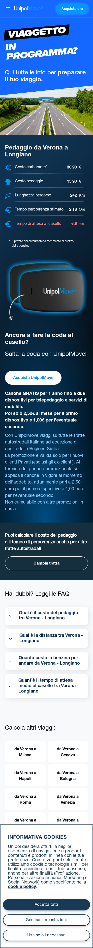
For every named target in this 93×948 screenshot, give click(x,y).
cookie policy (22, 887)
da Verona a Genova (68, 753)
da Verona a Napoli (25, 776)
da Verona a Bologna (68, 776)
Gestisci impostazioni (46, 920)
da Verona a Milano (25, 753)
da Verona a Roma (25, 800)
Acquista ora (72, 9)
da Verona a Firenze (25, 824)
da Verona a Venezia (68, 800)
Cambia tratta (46, 564)
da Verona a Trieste (68, 824)
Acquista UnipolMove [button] (33, 378)
